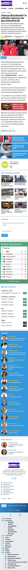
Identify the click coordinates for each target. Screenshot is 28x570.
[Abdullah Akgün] (4, 417)
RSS (5, 505)
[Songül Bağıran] (4, 374)
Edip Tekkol (12, 358)
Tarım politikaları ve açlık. (15, 346)
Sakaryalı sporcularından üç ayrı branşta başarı (20, 211)
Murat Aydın (12, 336)
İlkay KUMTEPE (13, 365)
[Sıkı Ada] (4, 395)
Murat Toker (12, 450)
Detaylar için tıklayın (14, 281)
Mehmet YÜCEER (13, 344)
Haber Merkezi (14, 163)
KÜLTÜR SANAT (12, 531)
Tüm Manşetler (6, 491)
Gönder (4, 235)
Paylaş (4, 57)
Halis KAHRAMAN (13, 386)
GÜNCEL (10, 8)
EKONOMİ (11, 530)
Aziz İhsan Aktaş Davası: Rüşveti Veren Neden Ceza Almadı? (17, 339)
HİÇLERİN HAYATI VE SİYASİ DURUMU (16, 445)
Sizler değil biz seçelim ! (15, 396)
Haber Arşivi (6, 494)
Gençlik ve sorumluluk (15, 404)
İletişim (9, 498)
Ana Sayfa (8, 518)
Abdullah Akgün (13, 416)
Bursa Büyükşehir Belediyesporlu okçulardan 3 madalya (7, 184)
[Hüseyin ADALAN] (4, 444)
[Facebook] (12, 478)
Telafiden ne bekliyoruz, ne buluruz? (16, 368)
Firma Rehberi (9, 541)
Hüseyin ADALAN (13, 443)
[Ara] (23, 3)
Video (7, 537)
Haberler (3, 12)
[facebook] (10, 515)
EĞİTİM (10, 528)
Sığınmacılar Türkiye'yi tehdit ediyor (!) (17, 360)
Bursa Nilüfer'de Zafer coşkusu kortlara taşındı (21, 198)
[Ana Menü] (25, 3)
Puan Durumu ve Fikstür (8, 489)
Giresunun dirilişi (13, 418)
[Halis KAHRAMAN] (4, 388)
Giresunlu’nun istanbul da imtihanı (15, 453)
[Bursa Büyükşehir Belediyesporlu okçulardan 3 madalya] (7, 178)
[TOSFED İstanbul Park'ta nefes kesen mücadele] (7, 192)
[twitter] (20, 515)
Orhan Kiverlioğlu (14, 430)
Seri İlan (7, 543)
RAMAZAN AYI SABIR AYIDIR (16, 375)
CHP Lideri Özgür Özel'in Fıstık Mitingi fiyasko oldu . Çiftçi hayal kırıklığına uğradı (17, 353)
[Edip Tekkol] (4, 359)
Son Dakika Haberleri (8, 492)
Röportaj (8, 545)
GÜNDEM (4, 8)
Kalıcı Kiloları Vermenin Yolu (16, 411)
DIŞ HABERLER (19, 8)
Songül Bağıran (13, 373)
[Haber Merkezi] (4, 164)
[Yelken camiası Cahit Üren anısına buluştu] (21, 178)
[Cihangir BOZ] (4, 424)
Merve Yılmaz (13, 409)
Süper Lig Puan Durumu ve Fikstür (17, 562)
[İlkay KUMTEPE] (4, 367)
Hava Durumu (6, 484)
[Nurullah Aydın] (4, 403)
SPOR (9, 12)
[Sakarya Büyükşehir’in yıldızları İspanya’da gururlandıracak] (14, 47)
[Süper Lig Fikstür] (26, 287)
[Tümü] (26, 333)
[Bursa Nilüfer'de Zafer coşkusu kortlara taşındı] (21, 192)
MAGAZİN (11, 533)
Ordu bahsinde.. (13, 432)
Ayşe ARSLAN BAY (13, 380)
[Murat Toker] (4, 452)
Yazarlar (7, 539)
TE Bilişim (18, 510)
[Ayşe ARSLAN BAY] (4, 381)
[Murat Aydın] (4, 338)
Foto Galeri (8, 535)
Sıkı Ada (11, 394)
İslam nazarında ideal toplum (16, 425)
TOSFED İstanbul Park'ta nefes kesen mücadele (6, 198)
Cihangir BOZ (13, 423)
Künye (3, 498)
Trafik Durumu (6, 487)
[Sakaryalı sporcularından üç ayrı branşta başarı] (21, 205)
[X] (15, 478)
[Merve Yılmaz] (4, 410)
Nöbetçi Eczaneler (7, 482)
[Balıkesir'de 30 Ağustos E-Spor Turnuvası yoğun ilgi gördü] (7, 205)
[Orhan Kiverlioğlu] (4, 431)
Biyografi (8, 547)
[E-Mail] (11, 167)
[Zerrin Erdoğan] (4, 352)
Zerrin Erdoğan (13, 350)
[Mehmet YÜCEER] (4, 345)
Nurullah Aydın (13, 402)
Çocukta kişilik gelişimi (15, 382)
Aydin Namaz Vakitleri (8, 486)
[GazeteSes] (6, 3)
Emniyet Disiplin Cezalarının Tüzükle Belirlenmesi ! (16, 389)
